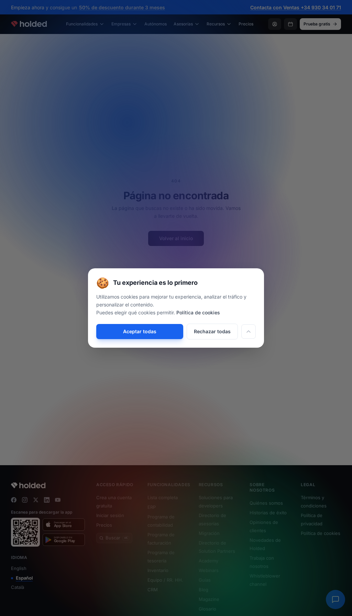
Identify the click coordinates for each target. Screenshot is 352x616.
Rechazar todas (212, 331)
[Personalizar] (248, 331)
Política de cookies (198, 312)
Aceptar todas (139, 331)
